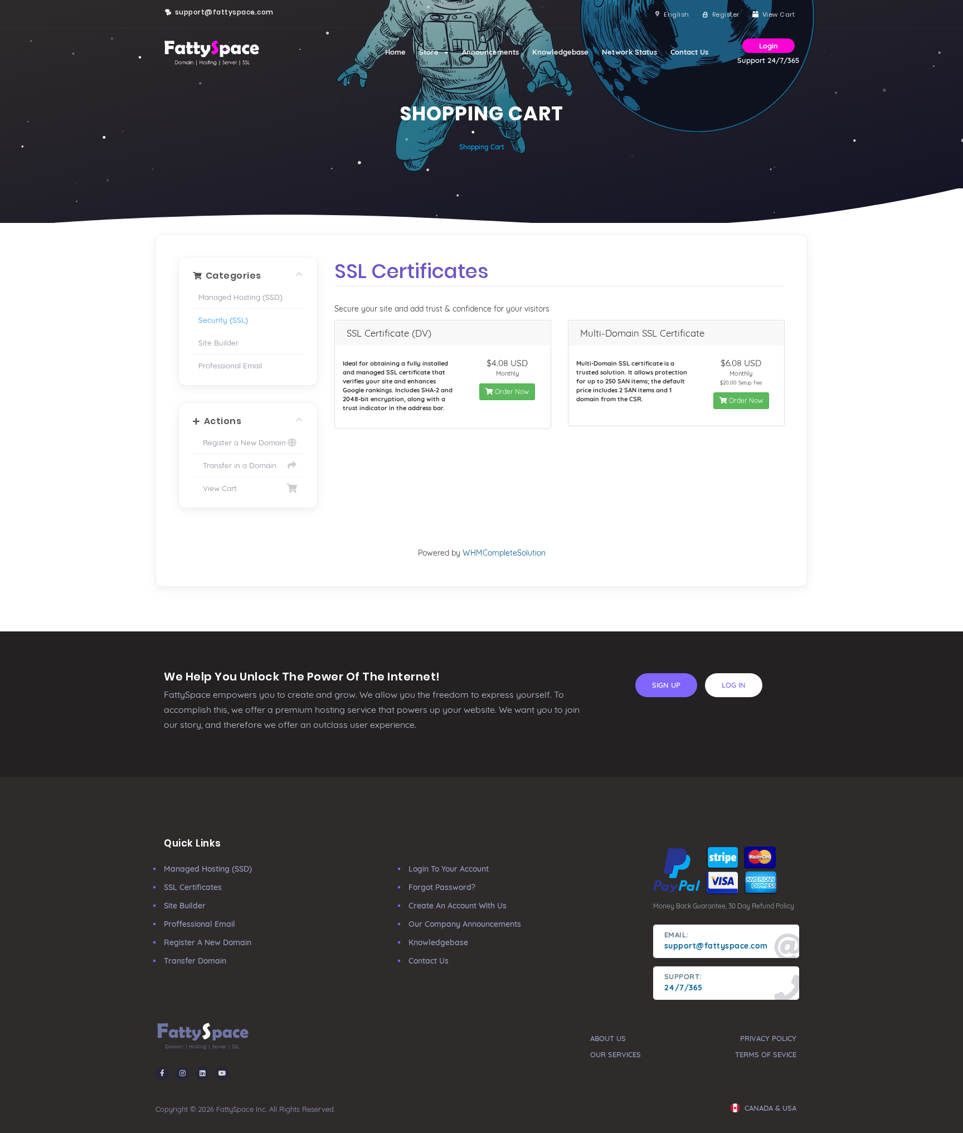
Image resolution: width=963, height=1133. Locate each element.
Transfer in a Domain (237, 465)
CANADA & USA (769, 1107)
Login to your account (448, 869)
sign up (666, 684)
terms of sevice (765, 1054)
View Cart (217, 488)
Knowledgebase (560, 51)
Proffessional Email (199, 924)
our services (615, 1054)
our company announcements (464, 924)
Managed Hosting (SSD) (240, 297)
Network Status (629, 51)
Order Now (511, 391)
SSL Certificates (193, 887)
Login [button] (768, 45)
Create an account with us (457, 906)
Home (395, 51)
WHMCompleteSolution (504, 553)
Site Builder (218, 342)
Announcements (490, 51)
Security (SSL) (223, 319)
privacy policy (768, 1038)
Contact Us (689, 51)
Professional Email (230, 365)
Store (431, 51)
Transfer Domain (195, 961)
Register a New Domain (242, 442)
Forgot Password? (441, 887)
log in (734, 684)
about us (608, 1038)
